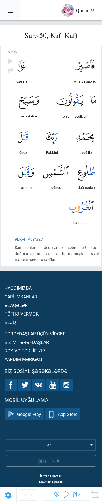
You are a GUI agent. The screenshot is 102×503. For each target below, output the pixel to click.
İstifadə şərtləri (51, 476)
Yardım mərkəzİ (23, 359)
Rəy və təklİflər (25, 351)
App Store (67, 414)
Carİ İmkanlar (21, 297)
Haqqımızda (18, 288)
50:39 (13, 52)
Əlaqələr (16, 305)
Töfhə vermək (22, 314)
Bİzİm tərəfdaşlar (27, 342)
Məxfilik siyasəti (51, 482)
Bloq (10, 322)
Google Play (29, 414)
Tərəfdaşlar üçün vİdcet (35, 334)
